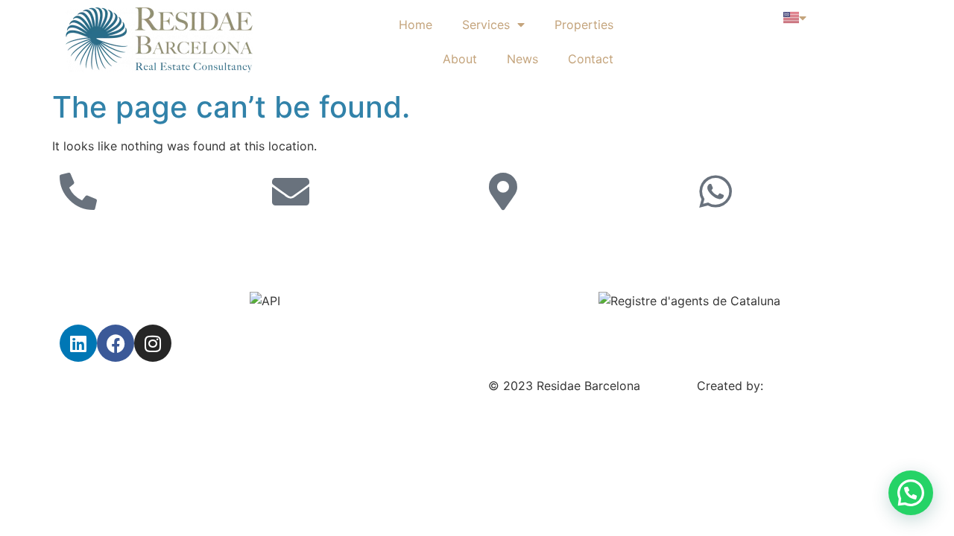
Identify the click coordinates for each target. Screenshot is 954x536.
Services (486, 24)
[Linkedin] (78, 343)
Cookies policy (314, 385)
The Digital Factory (821, 385)
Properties (584, 24)
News (522, 58)
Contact (590, 58)
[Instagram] (152, 343)
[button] (910, 492)
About (460, 58)
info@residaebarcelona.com (350, 238)
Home (415, 24)
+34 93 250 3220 (110, 238)
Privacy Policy (99, 385)
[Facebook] (115, 343)
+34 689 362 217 (746, 238)
